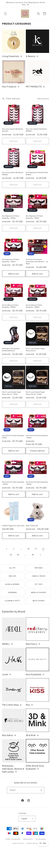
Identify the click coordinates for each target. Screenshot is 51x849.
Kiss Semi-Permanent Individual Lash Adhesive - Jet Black (37, 261)
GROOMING (12, 592)
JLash (5, 674)
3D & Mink (31, 735)
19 (11, 554)
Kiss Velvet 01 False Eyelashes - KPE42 (13, 436)
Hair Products (9, 86)
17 (36, 548)
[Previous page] (7, 549)
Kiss (28, 704)
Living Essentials (10, 56)
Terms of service (18, 843)
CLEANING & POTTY (12, 600)
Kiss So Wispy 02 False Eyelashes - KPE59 (34, 306)
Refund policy (28, 839)
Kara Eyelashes (33, 674)
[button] (5, 14)
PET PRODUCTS (34, 86)
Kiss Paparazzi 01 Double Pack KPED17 (37, 173)
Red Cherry (31, 643)
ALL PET (12, 568)
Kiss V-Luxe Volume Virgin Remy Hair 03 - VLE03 (11, 393)
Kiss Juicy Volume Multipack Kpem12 (12, 130)
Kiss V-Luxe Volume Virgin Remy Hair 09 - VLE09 (35, 393)
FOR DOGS (39, 568)
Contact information (33, 843)
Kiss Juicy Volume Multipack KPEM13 (36, 130)
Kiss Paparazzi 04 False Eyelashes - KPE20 (10, 260)
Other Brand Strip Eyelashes (35, 767)
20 (18, 554)
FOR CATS (12, 576)
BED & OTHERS (38, 600)
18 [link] (43, 548)
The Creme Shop (10, 704)
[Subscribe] (41, 790)
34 (33, 554)
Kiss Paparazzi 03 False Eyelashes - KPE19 (34, 217)
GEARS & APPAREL (12, 584)
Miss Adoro (7, 735)
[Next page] (40, 555)
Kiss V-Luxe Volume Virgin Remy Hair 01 (35, 349)
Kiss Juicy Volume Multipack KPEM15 (12, 173)
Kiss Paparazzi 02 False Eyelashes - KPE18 (10, 217)
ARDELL (6, 643)
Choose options (37, 450)
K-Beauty (30, 56)
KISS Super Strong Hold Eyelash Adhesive (10, 349)
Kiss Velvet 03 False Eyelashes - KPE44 (13, 483)
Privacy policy (40, 839)
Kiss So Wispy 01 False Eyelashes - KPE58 (10, 306)
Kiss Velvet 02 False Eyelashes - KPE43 (37, 436)
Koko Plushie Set (32, 526)
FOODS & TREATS (38, 576)
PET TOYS (38, 584)
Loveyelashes (15, 839)
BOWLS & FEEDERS (38, 592)
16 (28, 548)
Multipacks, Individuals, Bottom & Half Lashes (13, 768)
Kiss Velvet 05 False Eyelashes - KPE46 (37, 483)
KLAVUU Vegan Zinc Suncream (13, 526)
